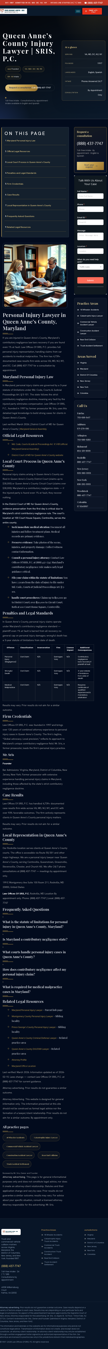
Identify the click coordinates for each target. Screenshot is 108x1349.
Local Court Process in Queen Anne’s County (28, 162)
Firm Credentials (15, 183)
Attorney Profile (19, 1059)
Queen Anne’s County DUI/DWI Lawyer (30, 1049)
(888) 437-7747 (90, 143)
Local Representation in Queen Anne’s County (29, 205)
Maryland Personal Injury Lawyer (27, 1010)
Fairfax (80, 413)
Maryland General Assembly (33, 429)
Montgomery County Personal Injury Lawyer (32, 1016)
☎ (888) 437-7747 (93, 2)
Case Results (13, 194)
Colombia (82, 502)
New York (82, 480)
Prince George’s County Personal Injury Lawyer (34, 1027)
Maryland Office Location (24, 1066)
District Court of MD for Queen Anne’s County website (37, 455)
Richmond (82, 446)
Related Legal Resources (19, 227)
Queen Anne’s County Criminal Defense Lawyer (34, 1038)
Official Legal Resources (18, 151)
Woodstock (82, 491)
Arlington (82, 435)
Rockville (81, 457)
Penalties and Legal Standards (21, 173)
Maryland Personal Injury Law (21, 140)
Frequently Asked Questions (20, 216)
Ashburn (81, 424)
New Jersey (82, 468)
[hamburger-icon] (78, 11)
